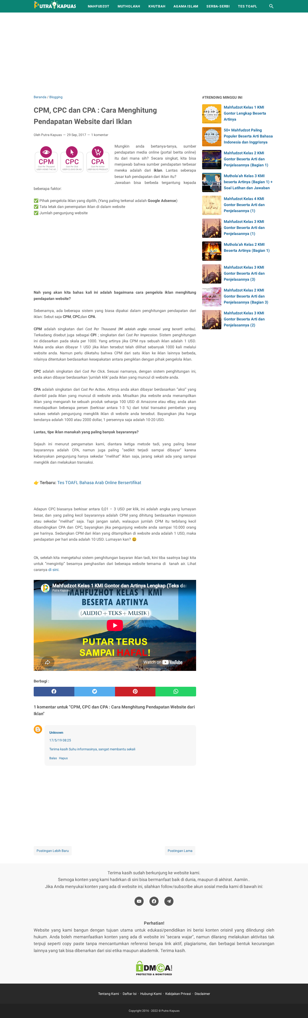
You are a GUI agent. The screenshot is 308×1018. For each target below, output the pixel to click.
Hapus (63, 758)
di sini (53, 569)
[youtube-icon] (139, 901)
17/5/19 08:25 (60, 740)
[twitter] (94, 691)
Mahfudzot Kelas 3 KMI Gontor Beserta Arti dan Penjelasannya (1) (244, 227)
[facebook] (54, 691)
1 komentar (99, 135)
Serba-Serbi (218, 6)
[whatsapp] (175, 691)
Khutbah (157, 6)
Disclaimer (202, 994)
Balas (53, 758)
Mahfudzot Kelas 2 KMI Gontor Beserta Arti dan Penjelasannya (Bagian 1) (246, 159)
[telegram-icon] (168, 901)
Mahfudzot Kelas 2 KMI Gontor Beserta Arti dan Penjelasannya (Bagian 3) (246, 296)
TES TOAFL (247, 6)
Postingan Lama (180, 851)
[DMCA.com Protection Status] (154, 969)
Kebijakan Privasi (178, 994)
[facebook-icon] (154, 901)
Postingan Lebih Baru (53, 851)
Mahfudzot (98, 6)
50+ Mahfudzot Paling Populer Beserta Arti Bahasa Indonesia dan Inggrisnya (248, 136)
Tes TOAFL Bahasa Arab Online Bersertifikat (99, 482)
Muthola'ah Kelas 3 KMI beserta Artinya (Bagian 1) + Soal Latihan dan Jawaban (248, 182)
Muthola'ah (129, 6)
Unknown (56, 732)
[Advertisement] (154, 53)
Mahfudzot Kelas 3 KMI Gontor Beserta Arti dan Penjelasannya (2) (244, 319)
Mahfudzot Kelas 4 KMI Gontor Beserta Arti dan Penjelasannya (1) (244, 204)
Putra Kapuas (170, 1010)
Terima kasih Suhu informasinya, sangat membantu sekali (92, 749)
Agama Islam (185, 6)
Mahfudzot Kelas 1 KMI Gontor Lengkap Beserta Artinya (245, 113)
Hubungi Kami (150, 994)
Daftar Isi (129, 994)
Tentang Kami (108, 994)
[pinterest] (135, 691)
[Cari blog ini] (271, 6)
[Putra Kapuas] (56, 6)
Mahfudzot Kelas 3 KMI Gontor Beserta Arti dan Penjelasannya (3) (244, 273)
